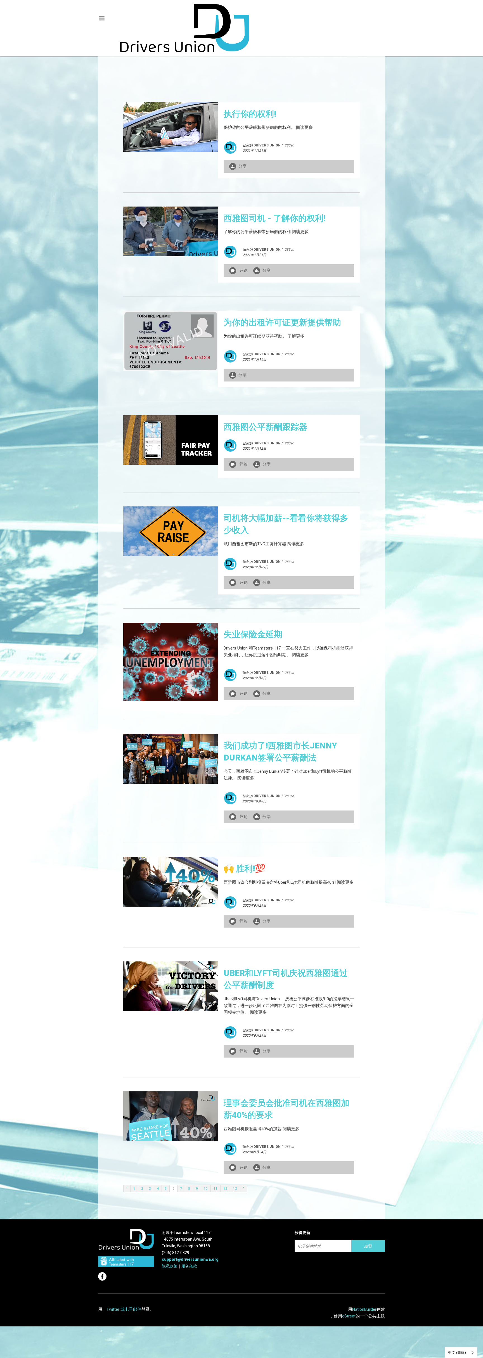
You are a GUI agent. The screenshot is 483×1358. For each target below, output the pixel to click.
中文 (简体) (457, 1352)
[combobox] (461, 1352)
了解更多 (296, 336)
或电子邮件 (130, 1309)
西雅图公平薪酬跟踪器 (265, 427)
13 (235, 1189)
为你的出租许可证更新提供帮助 (282, 322)
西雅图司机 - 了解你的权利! (275, 218)
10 (206, 1189)
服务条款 (189, 1266)
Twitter (112, 1309)
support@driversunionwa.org (190, 1259)
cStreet (349, 1316)
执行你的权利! (250, 114)
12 (225, 1189)
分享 (242, 166)
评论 (243, 270)
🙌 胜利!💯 (244, 868)
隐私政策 (169, 1266)
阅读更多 (304, 127)
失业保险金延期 (253, 634)
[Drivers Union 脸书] (103, 1274)
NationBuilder (364, 1309)
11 (215, 1189)
